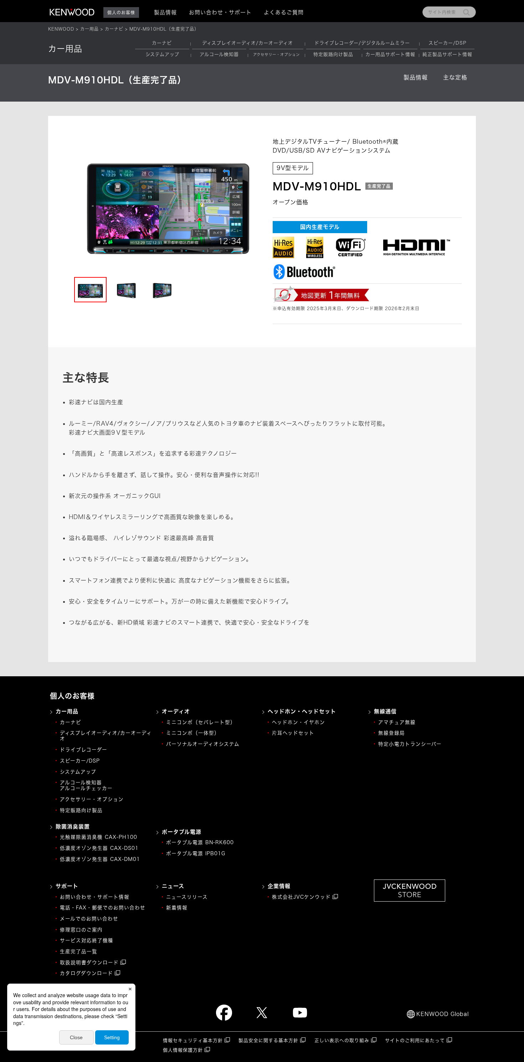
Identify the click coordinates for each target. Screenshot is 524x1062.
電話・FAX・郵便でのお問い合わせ (102, 907)
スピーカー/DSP (447, 43)
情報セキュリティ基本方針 (193, 1040)
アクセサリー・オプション (92, 799)
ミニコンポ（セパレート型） (201, 722)
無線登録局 (391, 732)
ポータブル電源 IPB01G (195, 853)
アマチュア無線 (397, 722)
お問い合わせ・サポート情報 (94, 896)
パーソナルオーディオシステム (203, 744)
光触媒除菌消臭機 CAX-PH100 (98, 837)
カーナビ (114, 29)
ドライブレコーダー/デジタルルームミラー (362, 43)
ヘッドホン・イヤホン (298, 722)
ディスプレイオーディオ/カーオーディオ (247, 43)
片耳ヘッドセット (293, 732)
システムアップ (162, 54)
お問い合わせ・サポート (220, 12)
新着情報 (176, 907)
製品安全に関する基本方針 (268, 1040)
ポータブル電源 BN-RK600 (200, 842)
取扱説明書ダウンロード (89, 962)
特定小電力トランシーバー (410, 744)
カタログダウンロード (86, 973)
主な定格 (455, 77)
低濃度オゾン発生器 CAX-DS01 (99, 848)
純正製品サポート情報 (447, 54)
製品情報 (416, 77)
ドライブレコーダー (83, 749)
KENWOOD (61, 29)
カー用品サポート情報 (390, 54)
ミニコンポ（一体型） (193, 732)
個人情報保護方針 (183, 1050)
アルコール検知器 (219, 54)
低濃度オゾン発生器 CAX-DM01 (100, 859)
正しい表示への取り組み (341, 1040)
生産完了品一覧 (78, 951)
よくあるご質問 (284, 12)
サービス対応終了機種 (86, 940)
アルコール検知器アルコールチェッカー (86, 785)
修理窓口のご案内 (81, 929)
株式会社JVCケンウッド (301, 896)
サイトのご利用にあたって (415, 1040)
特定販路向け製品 (333, 54)
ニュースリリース (187, 896)
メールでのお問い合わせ (89, 918)
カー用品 (89, 29)
